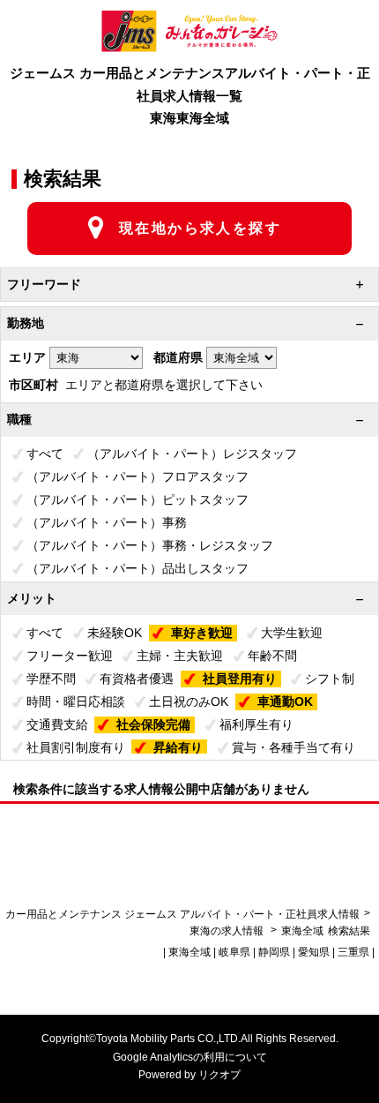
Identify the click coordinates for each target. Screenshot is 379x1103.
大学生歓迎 (292, 633)
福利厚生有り (256, 724)
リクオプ (219, 1075)
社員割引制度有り (75, 747)
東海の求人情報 (228, 931)
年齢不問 (272, 656)
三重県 (353, 952)
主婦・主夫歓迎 (180, 656)
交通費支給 (57, 724)
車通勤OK (285, 701)
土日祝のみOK (188, 701)
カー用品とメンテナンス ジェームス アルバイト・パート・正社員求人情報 (182, 914)
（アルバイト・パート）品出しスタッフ (137, 568)
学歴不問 (51, 679)
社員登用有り (240, 679)
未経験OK (114, 633)
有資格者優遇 (137, 679)
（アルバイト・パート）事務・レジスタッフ (149, 545)
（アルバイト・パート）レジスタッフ (192, 453)
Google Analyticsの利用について (190, 1057)
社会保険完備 (153, 724)
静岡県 (274, 952)
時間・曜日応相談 (75, 701)
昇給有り (178, 747)
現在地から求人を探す (200, 228)
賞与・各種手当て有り (293, 747)
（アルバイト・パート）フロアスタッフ (137, 476)
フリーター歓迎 (69, 656)
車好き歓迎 (202, 633)
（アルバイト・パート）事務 (106, 522)
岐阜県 (234, 952)
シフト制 (329, 679)
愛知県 (314, 952)
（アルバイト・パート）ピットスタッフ (137, 499)
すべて (44, 453)
